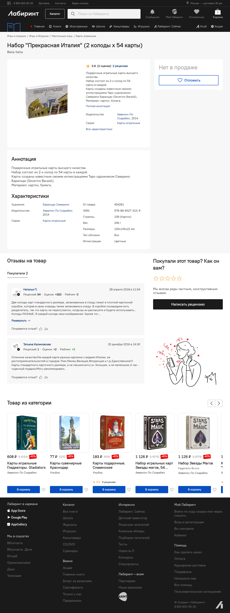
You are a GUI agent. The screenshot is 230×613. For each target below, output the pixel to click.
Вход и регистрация (189, 522)
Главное (39, 26)
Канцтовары (121, 26)
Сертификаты (73, 587)
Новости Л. (127, 551)
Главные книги (74, 574)
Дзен (11, 569)
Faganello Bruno (188, 468)
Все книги (70, 512)
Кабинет (180, 535)
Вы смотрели (184, 529)
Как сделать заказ (188, 552)
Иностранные (79, 26)
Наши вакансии (130, 587)
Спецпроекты (129, 564)
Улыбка (55, 472)
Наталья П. (30, 289)
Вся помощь (183, 585)
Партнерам (127, 581)
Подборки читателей (134, 538)
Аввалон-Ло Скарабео (57, 210)
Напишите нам (185, 578)
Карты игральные (128, 123)
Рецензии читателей (134, 525)
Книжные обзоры (131, 531)
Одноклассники (18, 563)
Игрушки (144, 26)
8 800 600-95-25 (185, 606)
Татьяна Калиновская (37, 344)
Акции (219, 26)
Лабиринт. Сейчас (169, 26)
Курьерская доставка (190, 565)
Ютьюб (12, 556)
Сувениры (70, 551)
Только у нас (72, 594)
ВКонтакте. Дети (19, 549)
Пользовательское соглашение (197, 592)
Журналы (70, 525)
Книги (57, 26)
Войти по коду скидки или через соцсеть (198, 514)
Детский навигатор (133, 518)
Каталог (55, 13)
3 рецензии (109, 482)
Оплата (179, 559)
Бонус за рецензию (77, 581)
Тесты (123, 544)
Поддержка (183, 572)
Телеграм (14, 576)
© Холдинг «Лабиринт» (189, 602)
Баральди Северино (56, 204)
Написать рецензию (188, 304)
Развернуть (19, 320)
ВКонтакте (15, 543)
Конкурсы (126, 557)
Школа (100, 26)
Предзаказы (72, 601)
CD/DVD (69, 544)
